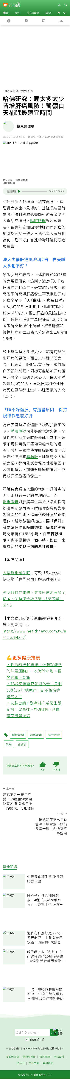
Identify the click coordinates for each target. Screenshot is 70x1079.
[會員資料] (59, 5)
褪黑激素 (10, 501)
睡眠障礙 (18, 431)
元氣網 (14, 91)
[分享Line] (26, 20)
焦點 (6, 13)
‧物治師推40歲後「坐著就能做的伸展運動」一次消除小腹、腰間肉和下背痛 (34, 671)
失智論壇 (33, 13)
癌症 (23, 91)
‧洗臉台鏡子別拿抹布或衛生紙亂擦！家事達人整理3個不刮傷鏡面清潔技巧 (34, 709)
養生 (18, 13)
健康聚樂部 (29, 1056)
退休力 (21, 1063)
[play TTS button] (19, 191)
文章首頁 (34, 1063)
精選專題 (45, 1056)
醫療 (48, 13)
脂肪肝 (32, 456)
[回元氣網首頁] (14, 5)
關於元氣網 (12, 1056)
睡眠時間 (38, 220)
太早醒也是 (12, 572)
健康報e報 (37, 1039)
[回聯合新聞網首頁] (5, 5)
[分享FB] (9, 20)
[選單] (65, 5)
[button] (64, 12)
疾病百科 (59, 1056)
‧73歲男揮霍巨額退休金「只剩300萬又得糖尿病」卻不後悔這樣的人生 (34, 690)
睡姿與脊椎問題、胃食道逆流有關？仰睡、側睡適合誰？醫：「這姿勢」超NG (34, 598)
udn (5, 91)
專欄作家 (48, 1063)
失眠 (26, 572)
